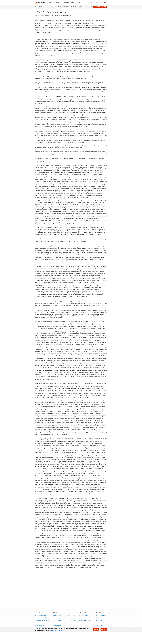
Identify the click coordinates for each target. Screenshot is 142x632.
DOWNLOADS (59, 2)
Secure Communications (41, 615)
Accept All (103, 629)
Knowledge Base (57, 615)
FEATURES (59, 6)
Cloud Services (38, 623)
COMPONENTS (73, 6)
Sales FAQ (70, 618)
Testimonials (99, 620)
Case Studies (99, 623)
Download (97, 6)
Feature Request (57, 625)
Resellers (70, 623)
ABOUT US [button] (81, 2)
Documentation (88, 6)
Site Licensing (82, 623)
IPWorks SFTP (38, 6)
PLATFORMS (65, 6)
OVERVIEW (53, 6)
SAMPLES (80, 6)
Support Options (57, 620)
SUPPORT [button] (65, 2)
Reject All (96, 629)
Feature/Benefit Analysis (85, 620)
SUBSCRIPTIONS (73, 2)
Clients (97, 618)
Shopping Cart (71, 620)
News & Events (99, 625)
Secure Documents (39, 625)
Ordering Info (71, 615)
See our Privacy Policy (57, 630)
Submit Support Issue (58, 623)
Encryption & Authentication (42, 618)
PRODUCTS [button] (51, 2)
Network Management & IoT (42, 620)
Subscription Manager (84, 618)
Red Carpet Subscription (85, 615)
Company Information (101, 615)
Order (105, 6)
